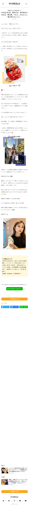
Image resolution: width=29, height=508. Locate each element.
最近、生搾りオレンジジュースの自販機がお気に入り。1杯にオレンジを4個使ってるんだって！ (18, 481)
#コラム (2, 303)
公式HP (4, 273)
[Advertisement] (14, 371)
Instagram (9, 273)
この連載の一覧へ (14, 491)
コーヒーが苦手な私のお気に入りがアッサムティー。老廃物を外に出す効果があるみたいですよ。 (18, 470)
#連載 (6, 303)
